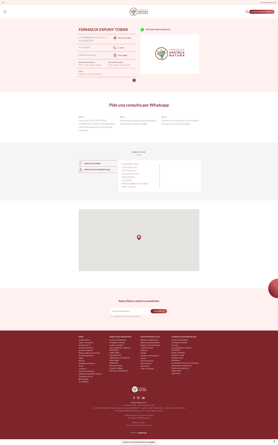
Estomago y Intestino (117, 342)
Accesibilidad (83, 381)
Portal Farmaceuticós (86, 355)
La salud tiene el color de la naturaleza (185, 363)
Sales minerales (146, 363)
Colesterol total (130, 164)
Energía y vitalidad (116, 368)
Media (81, 358)
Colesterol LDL (129, 170)
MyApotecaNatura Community (89, 353)
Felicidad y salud (177, 358)
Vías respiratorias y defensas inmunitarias (120, 349)
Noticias (82, 361)
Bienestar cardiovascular (149, 340)
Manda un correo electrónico (90, 74)
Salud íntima (114, 363)
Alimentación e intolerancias (120, 358)
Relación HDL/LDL (130, 174)
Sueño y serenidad (116, 345)
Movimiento (176, 360)
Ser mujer (175, 345)
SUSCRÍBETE (159, 311)
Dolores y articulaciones (180, 368)
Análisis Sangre (92, 163)
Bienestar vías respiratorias (150, 345)
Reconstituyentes (147, 361)
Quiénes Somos (84, 340)
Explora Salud (114, 352)
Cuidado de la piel (147, 348)
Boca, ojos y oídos (116, 365)
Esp (3, 2)
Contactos (82, 368)
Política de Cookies (138, 422)
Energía (143, 353)
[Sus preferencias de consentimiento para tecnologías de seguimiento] (274, 441)
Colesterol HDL (129, 167)
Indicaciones (124, 38)
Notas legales (84, 379)
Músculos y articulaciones (119, 371)
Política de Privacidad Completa (90, 374)
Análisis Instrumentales (97, 169)
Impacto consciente (86, 342)
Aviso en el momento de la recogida (139, 442)
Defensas (144, 350)
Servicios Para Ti (85, 345)
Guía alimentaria (115, 355)
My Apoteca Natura (86, 350)
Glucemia (126, 180)
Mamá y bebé (114, 360)
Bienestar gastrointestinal (150, 342)
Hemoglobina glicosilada (135, 184)
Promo (81, 366)
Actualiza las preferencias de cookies (139, 425)
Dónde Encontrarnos (262, 12)
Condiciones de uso (86, 376)
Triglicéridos (128, 177)
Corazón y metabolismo (118, 340)
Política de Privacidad (131, 316)
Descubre (122, 55)
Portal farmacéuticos (268, 2)
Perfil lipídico (129, 187)
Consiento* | (126, 316)
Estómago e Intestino (179, 342)
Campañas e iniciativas (87, 363)
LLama (121, 48)
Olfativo (143, 358)
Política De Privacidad (86, 371)
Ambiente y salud (178, 355)
